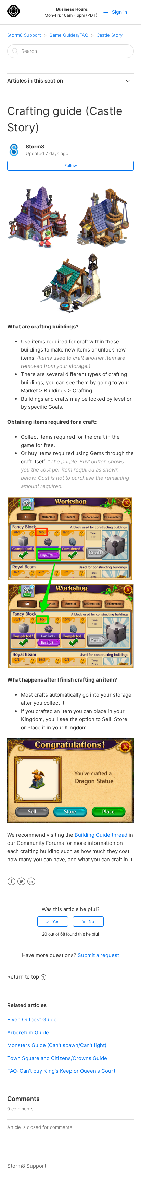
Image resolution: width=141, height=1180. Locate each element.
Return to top (23, 976)
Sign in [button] (119, 12)
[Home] (13, 15)
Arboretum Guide (28, 1032)
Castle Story (110, 35)
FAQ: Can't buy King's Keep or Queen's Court (61, 1070)
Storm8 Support (24, 35)
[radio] (52, 921)
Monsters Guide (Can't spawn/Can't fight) (56, 1045)
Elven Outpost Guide (32, 1019)
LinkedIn (31, 881)
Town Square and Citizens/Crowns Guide (57, 1058)
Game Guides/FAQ (68, 35)
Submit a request (98, 955)
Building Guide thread (101, 835)
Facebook (11, 881)
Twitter (21, 881)
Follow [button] (70, 165)
